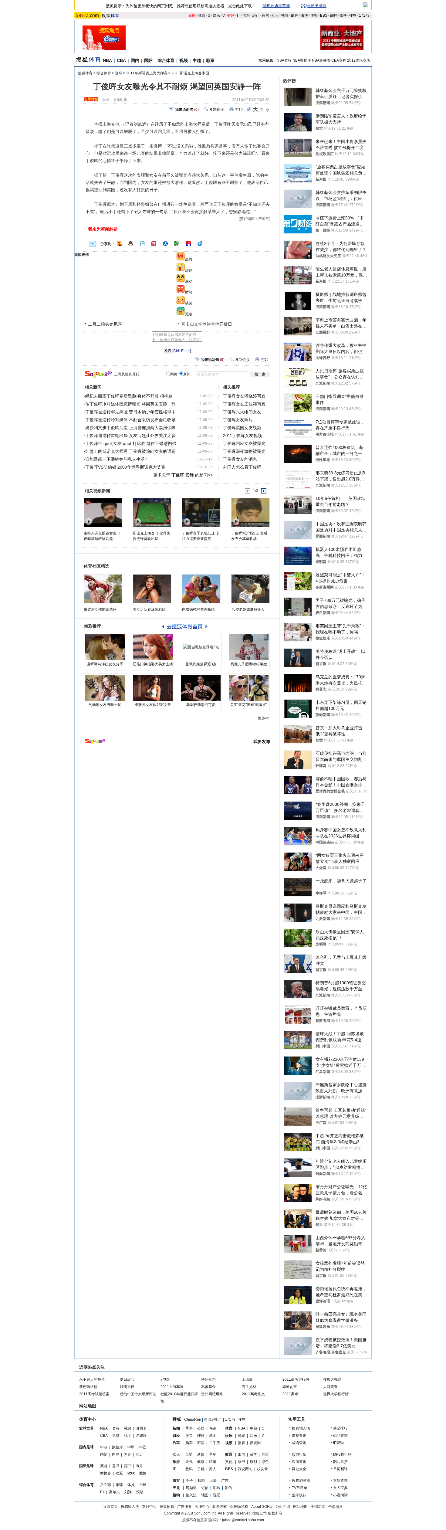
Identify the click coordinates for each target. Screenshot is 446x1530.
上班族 (247, 1379)
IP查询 (338, 1443)
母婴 (189, 1454)
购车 (189, 1443)
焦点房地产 (213, 1419)
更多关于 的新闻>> (183, 475)
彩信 (228, 1488)
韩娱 (241, 1435)
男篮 (116, 1435)
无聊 (188, 314)
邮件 (294, 15)
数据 (143, 1473)
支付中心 (149, 1507)
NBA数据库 (301, 60)
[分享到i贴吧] (188, 243)
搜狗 (352, 15)
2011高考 (290, 1394)
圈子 (189, 1480)
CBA (121, 60)
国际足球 (86, 1466)
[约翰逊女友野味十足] (105, 687)
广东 (224, 1480)
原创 (253, 1462)
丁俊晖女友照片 (238, 419)
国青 (127, 1454)
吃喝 (212, 1462)
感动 (188, 281)
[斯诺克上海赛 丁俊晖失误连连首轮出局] (152, 512)
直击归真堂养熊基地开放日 (206, 324)
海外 (139, 1466)
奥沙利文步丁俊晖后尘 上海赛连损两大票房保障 (130, 427)
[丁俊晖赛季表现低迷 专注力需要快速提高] (201, 512)
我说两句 (245, 1469)
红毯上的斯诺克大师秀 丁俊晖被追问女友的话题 (130, 451)
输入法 (191, 1495)
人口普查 (330, 1387)
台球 (118, 73)
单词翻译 (340, 1469)
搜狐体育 (85, 73)
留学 (253, 1454)
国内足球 (86, 1447)
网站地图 (300, 1507)
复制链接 (216, 109)
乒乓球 (105, 1485)
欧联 (131, 1473)
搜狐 (177, 1419)
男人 (212, 1469)
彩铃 (216, 1488)
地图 (204, 1495)
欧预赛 (105, 1473)
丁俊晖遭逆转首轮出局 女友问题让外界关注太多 (130, 435)
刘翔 (128, 1492)
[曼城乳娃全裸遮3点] (200, 647)
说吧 (333, 15)
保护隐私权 (239, 1507)
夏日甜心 (127, 1379)
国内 (135, 60)
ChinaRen (192, 1419)
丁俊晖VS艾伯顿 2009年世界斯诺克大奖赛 (125, 467)
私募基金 (208, 1387)
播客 (241, 1443)
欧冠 (119, 1473)
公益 (200, 1428)
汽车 (246, 15)
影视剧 (255, 1443)
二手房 (214, 1443)
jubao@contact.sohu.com (243, 1520)
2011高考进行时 (295, 1379)
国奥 (115, 1454)
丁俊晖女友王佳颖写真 (244, 404)
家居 (265, 15)
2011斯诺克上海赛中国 (190, 73)
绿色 (265, 1462)
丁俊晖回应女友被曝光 (244, 443)
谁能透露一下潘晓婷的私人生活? (116, 459)
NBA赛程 (284, 60)
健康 (200, 1462)
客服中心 (202, 1507)
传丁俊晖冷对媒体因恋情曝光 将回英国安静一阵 (130, 404)
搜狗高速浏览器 (276, 5)
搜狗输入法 (301, 1428)
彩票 (210, 60)
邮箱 (201, 1480)
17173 (364, 15)
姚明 (127, 1435)
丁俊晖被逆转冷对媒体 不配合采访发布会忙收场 (130, 419)
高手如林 (249, 1387)
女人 (275, 15)
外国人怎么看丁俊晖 (242, 467)
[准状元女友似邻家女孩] (153, 687)
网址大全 (299, 1469)
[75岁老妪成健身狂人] (250, 588)
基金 (212, 1435)
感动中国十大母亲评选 (138, 1394)
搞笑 (188, 303)
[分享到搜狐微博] (119, 243)
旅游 (176, 1462)
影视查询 (299, 1435)
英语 (265, 1454)
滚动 (140, 1492)
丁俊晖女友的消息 (240, 459)
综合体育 (165, 60)
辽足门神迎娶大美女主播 (153, 664)
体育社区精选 (96, 566)
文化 (228, 1462)
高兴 (188, 259)
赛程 (116, 1428)
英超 (103, 1466)
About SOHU (261, 1507)
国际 (148, 60)
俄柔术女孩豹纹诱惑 (100, 609)
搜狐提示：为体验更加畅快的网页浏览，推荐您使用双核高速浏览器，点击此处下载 (179, 6)
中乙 (143, 1447)
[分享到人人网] (165, 243)
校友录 (262, 1469)
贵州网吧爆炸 (212, 1394)
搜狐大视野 (332, 1379)
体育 (201, 15)
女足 (139, 1454)
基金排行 (340, 1428)
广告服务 (184, 1507)
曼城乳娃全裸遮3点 (201, 664)
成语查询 (299, 1443)
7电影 (165, 1379)
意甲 (115, 1466)
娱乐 (216, 15)
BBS (323, 15)
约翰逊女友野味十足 (105, 705)
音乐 (253, 1435)
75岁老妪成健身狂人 (248, 609)
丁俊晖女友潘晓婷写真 (244, 396)
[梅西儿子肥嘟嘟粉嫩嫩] (248, 647)
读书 (241, 1462)
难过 (188, 270)
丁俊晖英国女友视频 (242, 427)
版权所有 (275, 1513)
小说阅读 (340, 1495)
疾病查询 (299, 1462)
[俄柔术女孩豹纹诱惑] (103, 588)
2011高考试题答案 (94, 1394)
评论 (212, 1428)
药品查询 (340, 1435)
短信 (204, 1488)
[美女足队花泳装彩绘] (152, 588)
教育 (228, 1454)
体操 (131, 1485)
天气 (189, 1462)
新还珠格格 (88, 1387)
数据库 (117, 1447)
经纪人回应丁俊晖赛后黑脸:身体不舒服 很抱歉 (129, 396)
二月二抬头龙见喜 (105, 324)
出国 (241, 1454)
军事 (189, 1428)
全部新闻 (318, 1507)
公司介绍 (282, 1507)
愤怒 (188, 292)
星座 (212, 1454)
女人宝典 (340, 1488)
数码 (189, 1469)
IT (238, 15)
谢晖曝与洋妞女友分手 (105, 664)
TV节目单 (299, 1488)
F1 (102, 1492)
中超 (197, 60)
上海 (213, 1480)
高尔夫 (114, 1492)
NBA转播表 (321, 60)
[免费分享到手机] (200, 243)
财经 (231, 15)
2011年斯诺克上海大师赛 (146, 73)
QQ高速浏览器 (313, 5)
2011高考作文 (253, 1394)
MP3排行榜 (342, 1454)
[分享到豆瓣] (176, 243)
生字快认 (299, 1495)
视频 (285, 15)
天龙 (176, 1488)
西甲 (127, 1466)
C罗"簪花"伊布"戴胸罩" (249, 705)
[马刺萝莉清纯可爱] (200, 687)
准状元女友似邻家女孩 (153, 705)
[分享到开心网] (153, 243)
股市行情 (299, 1454)
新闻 (192, 15)
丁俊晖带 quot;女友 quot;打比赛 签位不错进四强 (130, 443)
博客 (314, 15)
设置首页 (110, 1507)
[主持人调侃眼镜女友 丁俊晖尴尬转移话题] (103, 512)
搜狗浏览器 (301, 1480)
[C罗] (248, 687)
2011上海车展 (172, 1387)
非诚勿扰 (289, 1387)
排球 (119, 1485)
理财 (200, 1435)
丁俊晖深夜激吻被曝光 (244, 451)
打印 (239, 109)
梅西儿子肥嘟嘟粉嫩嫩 (249, 664)
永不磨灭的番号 (92, 1379)
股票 (189, 1435)
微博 (304, 15)
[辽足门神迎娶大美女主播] (153, 647)
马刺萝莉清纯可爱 (200, 705)
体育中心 (87, 1419)
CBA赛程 (338, 60)
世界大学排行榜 (336, 1394)
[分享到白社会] (142, 243)
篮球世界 (86, 1428)
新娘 (200, 1454)
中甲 (131, 1447)
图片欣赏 (340, 1462)
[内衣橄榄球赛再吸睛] (201, 588)
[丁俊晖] (250, 512)
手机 (200, 1469)
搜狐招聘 (167, 1507)
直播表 (141, 1428)
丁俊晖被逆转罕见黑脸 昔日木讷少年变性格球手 (130, 411)
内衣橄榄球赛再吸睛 (198, 609)
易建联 (141, 1435)
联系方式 (219, 1507)
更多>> (263, 718)
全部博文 (335, 1507)
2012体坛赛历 (358, 60)
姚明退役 (127, 1387)
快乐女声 (208, 1379)
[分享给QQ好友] (130, 243)
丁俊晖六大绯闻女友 (242, 411)
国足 (103, 1454)
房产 (255, 15)
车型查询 (340, 1480)
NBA (107, 60)
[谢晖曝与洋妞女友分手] (105, 647)
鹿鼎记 (191, 1488)
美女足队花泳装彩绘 (149, 609)
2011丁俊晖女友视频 (242, 435)
